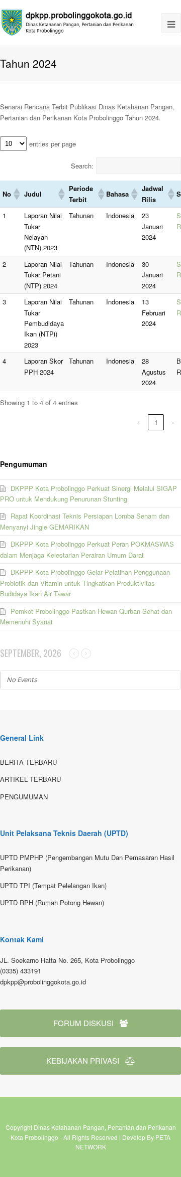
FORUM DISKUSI (83, 1023)
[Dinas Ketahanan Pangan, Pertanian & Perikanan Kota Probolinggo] (70, 22)
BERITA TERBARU (28, 762)
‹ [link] (139, 422)
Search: (82, 166)
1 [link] (156, 422)
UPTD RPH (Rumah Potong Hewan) (52, 902)
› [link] (173, 422)
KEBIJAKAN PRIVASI (82, 1060)
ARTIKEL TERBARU (30, 779)
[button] (16, 194)
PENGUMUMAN (24, 796)
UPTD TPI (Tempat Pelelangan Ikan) (53, 885)
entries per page (52, 143)
